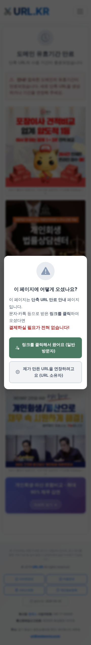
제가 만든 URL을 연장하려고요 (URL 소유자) (48, 372)
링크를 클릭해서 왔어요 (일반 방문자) (48, 348)
